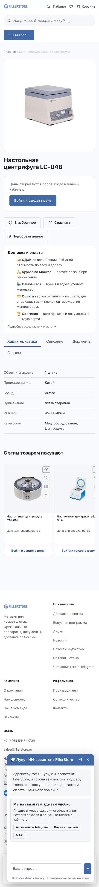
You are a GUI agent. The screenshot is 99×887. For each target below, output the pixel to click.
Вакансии (11, 717)
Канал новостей (66, 827)
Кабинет (60, 6)
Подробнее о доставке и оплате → (32, 326)
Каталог (19, 35)
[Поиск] (48, 6)
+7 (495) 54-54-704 (19, 741)
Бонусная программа (70, 622)
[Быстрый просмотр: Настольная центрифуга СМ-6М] (46, 469)
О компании (13, 690)
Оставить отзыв (66, 658)
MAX (19, 835)
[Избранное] (71, 6)
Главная (10, 52)
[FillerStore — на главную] (16, 6)
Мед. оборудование (34, 52)
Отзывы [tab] (14, 353)
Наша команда (15, 708)
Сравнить (62, 222)
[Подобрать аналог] (46, 495)
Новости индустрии (68, 649)
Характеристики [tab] (22, 341)
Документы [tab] (82, 341)
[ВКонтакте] (7, 793)
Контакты (60, 708)
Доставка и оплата (68, 614)
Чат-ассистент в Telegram (73, 667)
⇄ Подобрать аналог (26, 236)
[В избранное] (46, 477)
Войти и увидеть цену (33, 200)
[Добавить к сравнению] (46, 486)
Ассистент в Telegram (32, 827)
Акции (58, 631)
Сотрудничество (66, 699)
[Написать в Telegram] (80, 760)
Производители (65, 690)
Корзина (88, 6)
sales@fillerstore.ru (18, 749)
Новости (60, 640)
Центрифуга (61, 52)
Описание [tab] (54, 341)
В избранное (25, 222)
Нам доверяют (15, 699)
